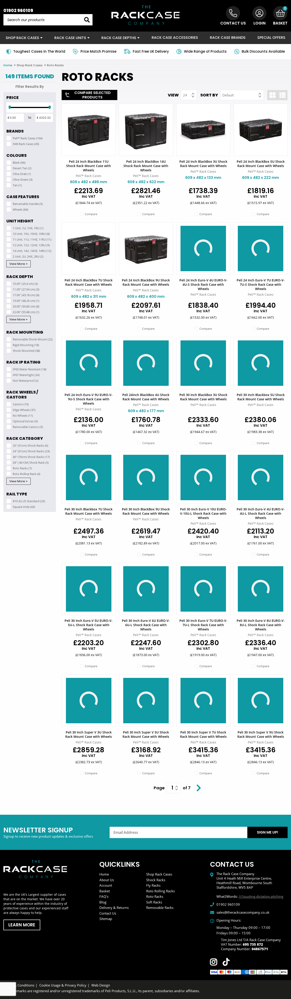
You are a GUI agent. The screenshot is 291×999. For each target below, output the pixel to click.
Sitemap (105, 918)
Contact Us (107, 913)
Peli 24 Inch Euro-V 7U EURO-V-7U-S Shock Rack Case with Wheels (261, 284)
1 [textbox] (172, 788)
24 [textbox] (185, 95)
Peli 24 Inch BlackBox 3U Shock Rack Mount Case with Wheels (203, 163)
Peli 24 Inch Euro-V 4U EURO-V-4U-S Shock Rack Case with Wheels (203, 284)
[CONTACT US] (233, 13)
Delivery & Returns (114, 907)
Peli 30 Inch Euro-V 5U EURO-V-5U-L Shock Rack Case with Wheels (89, 624)
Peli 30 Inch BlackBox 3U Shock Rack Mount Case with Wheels (203, 397)
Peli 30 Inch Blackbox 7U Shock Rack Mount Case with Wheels (89, 511)
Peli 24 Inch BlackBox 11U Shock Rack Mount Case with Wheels (88, 165)
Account (105, 885)
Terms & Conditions (18, 985)
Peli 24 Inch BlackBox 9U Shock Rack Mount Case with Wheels (146, 282)
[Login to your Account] (259, 13)
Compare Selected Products (92, 95)
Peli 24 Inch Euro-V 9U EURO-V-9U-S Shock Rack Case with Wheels (89, 399)
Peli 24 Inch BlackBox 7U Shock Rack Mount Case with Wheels (89, 282)
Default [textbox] (228, 95)
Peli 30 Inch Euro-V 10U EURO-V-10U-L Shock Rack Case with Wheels (203, 513)
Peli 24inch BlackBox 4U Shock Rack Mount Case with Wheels (145, 397)
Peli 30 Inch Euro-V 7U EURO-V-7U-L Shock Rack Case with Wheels (203, 624)
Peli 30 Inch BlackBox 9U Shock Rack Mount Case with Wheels (146, 511)
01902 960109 (18, 10)
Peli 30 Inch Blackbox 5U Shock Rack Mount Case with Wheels (261, 397)
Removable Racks (159, 907)
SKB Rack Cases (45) (26, 144)
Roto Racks (55, 65)
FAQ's (103, 896)
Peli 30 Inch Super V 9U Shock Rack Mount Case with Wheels (260, 734)
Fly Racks (153, 885)
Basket (104, 891)
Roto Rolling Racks (160, 891)
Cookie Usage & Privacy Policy (62, 985)
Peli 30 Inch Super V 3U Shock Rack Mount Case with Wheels (88, 734)
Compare (91, 214)
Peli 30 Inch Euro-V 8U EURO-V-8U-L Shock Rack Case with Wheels (261, 624)
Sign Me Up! (267, 832)
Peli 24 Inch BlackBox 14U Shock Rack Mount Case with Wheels (145, 165)
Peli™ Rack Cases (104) (28, 138)
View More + (18, 264)
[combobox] (189, 95)
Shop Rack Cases (30, 65)
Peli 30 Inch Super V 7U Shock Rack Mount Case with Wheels (203, 734)
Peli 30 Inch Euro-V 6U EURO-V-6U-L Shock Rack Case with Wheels (146, 624)
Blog (102, 902)
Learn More (21, 925)
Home (8, 65)
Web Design (100, 985)
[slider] (10, 107)
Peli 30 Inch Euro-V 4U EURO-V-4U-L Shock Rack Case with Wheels (261, 513)
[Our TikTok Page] (226, 963)
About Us (106, 880)
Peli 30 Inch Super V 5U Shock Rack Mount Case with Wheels (146, 734)
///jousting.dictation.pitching (261, 896)
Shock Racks (155, 880)
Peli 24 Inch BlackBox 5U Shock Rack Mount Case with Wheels (261, 163)
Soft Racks (154, 902)
